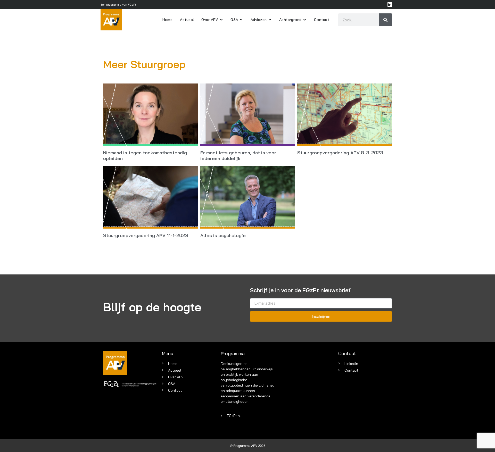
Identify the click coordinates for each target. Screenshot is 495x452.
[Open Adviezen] (269, 20)
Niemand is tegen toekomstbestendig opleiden (145, 155)
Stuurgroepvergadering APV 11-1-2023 (145, 235)
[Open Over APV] (221, 20)
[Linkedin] (389, 4)
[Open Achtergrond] (305, 20)
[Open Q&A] (241, 20)
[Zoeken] (385, 19)
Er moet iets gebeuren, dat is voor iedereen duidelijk (238, 155)
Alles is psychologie (223, 235)
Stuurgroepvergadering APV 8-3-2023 (340, 153)
